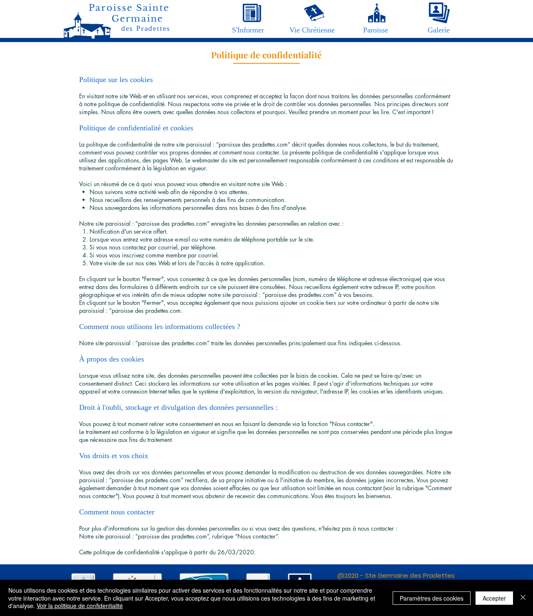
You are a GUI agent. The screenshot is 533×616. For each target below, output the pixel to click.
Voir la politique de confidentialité (80, 605)
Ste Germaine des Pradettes (410, 575)
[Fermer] (523, 597)
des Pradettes (145, 28)
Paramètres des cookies (431, 598)
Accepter (494, 598)
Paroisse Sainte (129, 7)
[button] (248, 30)
